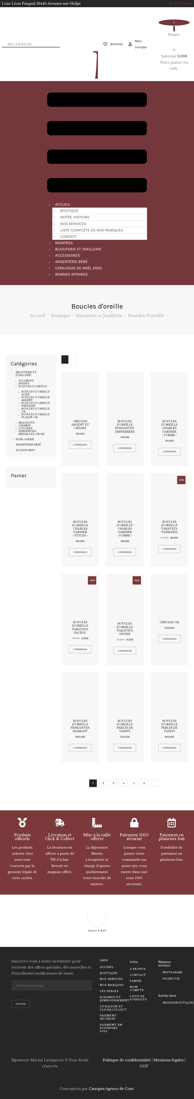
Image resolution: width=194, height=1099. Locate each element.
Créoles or (169, 622)
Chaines (25, 425)
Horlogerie (25, 439)
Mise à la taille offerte (97, 837)
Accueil (62, 204)
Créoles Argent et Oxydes (80, 425)
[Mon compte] (130, 44)
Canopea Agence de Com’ (111, 1089)
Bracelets (27, 422)
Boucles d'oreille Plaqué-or (35, 416)
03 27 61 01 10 (180, 4)
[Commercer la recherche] (2, 44)
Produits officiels (22, 837)
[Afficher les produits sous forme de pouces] (64, 359)
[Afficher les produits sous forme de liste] (73, 359)
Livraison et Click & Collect (59, 837)
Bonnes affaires (71, 274)
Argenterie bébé (71, 261)
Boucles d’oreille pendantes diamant (80, 726)
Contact (68, 236)
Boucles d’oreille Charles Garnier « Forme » (169, 428)
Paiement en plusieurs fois (172, 837)
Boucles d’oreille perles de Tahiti (125, 726)
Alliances (26, 380)
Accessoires (67, 255)
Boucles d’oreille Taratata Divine (125, 629)
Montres (64, 243)
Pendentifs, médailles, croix (32, 432)
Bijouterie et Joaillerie (78, 249)
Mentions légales (169, 1060)
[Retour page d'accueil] (83, 44)
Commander (80, 444)
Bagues (24, 383)
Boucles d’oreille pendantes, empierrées (125, 426)
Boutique (69, 210)
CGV (144, 1066)
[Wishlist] (105, 44)
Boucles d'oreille (33, 386)
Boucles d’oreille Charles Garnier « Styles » (80, 528)
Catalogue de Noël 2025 (78, 268)
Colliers (25, 428)
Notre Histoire (75, 217)
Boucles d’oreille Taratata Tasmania (169, 527)
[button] (97, 143)
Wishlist (116, 44)
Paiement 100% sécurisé (134, 837)
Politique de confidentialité (127, 1060)
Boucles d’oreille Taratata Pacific (80, 627)
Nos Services (73, 223)
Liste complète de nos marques (91, 230)
